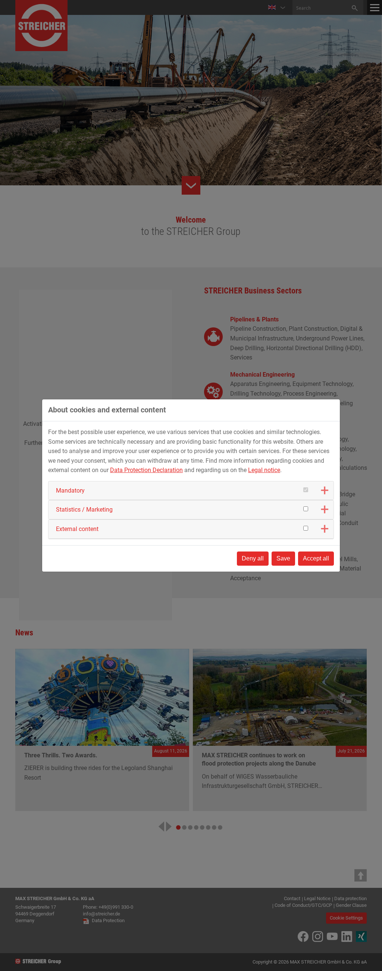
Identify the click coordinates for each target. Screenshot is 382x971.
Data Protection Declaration (146, 470)
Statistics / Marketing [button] (84, 509)
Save (283, 558)
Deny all (253, 558)
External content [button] (77, 528)
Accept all (316, 558)
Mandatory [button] (70, 490)
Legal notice (264, 470)
